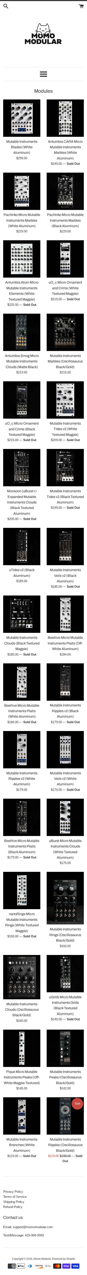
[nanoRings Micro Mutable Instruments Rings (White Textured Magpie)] (21, 890)
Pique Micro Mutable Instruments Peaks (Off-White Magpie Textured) (22, 1077)
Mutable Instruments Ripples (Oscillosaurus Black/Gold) (65, 1145)
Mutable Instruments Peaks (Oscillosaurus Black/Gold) (65, 1077)
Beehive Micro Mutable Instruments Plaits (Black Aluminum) (21, 846)
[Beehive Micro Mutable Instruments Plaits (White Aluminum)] (21, 682)
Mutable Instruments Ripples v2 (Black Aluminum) (65, 710)
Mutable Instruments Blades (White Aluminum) (21, 147)
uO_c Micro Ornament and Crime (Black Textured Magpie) (22, 429)
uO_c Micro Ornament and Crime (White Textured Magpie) (65, 288)
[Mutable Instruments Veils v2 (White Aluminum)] (65, 749)
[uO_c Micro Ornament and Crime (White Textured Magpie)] (65, 259)
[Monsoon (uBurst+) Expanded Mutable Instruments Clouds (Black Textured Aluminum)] (21, 467)
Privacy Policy (13, 1191)
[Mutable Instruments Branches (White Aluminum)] (21, 1116)
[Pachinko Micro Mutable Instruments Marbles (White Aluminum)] (21, 191)
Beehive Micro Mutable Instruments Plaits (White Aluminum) (21, 711)
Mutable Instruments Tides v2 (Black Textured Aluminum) (65, 496)
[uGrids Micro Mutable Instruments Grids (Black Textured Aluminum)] (65, 973)
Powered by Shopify (63, 1258)
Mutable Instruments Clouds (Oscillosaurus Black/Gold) (22, 1009)
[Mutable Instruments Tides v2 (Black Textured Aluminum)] (65, 467)
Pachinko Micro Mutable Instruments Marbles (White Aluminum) (22, 220)
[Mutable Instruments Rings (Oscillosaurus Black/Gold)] (65, 898)
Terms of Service (15, 1196)
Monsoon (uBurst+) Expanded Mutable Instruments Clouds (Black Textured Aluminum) (22, 502)
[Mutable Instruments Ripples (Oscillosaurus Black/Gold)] (65, 1116)
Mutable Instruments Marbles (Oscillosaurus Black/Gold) (65, 361)
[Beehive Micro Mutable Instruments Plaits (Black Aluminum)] (21, 817)
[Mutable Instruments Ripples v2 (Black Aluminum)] (65, 682)
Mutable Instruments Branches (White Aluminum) (21, 1145)
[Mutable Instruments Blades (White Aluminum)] (21, 118)
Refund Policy (12, 1207)
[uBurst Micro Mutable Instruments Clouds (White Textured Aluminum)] (65, 817)
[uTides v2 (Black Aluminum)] (21, 546)
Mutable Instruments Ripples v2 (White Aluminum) (21, 778)
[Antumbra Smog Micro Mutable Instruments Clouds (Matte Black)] (21, 332)
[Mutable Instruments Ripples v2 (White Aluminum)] (21, 749)
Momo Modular (42, 1258)
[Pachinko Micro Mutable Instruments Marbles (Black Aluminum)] (65, 191)
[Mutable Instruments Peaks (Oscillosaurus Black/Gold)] (65, 1048)
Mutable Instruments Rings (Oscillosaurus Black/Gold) (65, 934)
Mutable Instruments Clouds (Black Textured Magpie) (21, 643)
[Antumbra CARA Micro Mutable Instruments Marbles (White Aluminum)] (65, 118)
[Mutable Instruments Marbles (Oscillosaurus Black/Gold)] (65, 332)
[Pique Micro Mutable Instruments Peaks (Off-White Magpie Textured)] (21, 1048)
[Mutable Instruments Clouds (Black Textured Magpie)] (21, 614)
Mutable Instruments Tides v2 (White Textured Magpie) (65, 429)
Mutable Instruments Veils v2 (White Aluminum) (65, 778)
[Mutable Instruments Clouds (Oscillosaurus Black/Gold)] (21, 977)
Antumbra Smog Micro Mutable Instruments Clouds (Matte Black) (22, 361)
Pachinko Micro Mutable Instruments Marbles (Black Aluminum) (65, 220)
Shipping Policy (13, 1202)
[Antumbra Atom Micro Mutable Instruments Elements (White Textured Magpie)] (21, 259)
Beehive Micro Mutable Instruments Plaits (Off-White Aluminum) (65, 643)
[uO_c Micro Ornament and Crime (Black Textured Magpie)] (21, 400)
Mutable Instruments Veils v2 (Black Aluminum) (65, 575)
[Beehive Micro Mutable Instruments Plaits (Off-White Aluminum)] (65, 614)
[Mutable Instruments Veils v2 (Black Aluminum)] (65, 546)
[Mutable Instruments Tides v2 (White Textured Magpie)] (65, 400)
